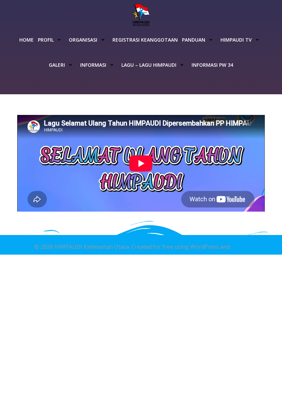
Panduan (193, 39)
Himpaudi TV (236, 39)
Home (26, 39)
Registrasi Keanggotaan (145, 39)
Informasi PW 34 (212, 65)
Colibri (239, 246)
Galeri (57, 65)
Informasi (93, 65)
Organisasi (83, 39)
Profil (46, 39)
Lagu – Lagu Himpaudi (148, 65)
